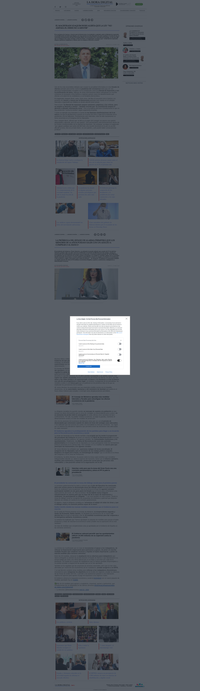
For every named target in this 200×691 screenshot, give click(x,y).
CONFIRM (89, 366)
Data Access (100, 372)
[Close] (127, 319)
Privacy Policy (108, 372)
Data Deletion (91, 372)
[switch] (119, 344)
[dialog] (100, 345)
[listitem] (100, 340)
